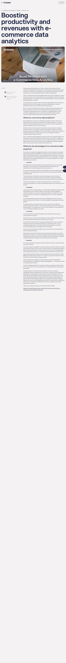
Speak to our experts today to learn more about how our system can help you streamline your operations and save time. (41, 289)
